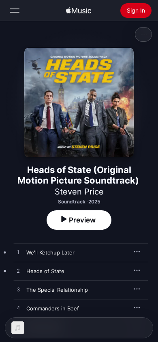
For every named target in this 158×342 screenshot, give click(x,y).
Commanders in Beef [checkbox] (52, 308)
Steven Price (79, 192)
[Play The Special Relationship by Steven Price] (18, 289)
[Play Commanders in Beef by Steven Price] (18, 308)
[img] (78, 10)
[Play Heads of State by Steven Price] (18, 271)
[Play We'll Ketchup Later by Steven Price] (18, 252)
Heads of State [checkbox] (45, 271)
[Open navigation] (14, 10)
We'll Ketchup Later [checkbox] (50, 252)
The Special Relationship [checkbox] (57, 289)
